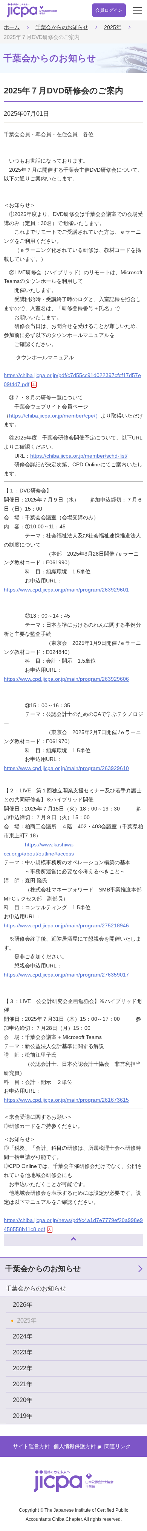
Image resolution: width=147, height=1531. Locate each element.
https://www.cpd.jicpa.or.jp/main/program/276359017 (66, 975)
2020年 (22, 1400)
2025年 (112, 27)
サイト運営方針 (31, 1446)
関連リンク (117, 1446)
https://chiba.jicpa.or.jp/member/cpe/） (55, 416)
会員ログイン (108, 10)
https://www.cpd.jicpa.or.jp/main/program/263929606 (66, 679)
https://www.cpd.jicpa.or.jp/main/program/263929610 (66, 768)
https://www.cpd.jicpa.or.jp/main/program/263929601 (66, 590)
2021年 (22, 1384)
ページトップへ (17, 1236)
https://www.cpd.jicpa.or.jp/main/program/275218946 (66, 925)
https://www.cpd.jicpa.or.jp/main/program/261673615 (66, 1100)
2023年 (22, 1352)
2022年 (22, 1368)
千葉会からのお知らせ (61, 27)
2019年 (22, 1416)
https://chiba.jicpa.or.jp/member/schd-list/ (78, 456)
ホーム (12, 27)
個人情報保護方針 (75, 1446)
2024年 (22, 1336)
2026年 (22, 1304)
